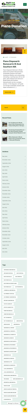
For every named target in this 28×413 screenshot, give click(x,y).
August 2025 (5, 167)
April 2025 (5, 177)
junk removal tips (8, 362)
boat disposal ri (8, 276)
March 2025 (5, 180)
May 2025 (4, 173)
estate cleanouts (8, 304)
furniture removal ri (9, 314)
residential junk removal (9, 382)
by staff (6, 57)
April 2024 (5, 218)
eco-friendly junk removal (10, 297)
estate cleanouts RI (8, 307)
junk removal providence (9, 344)
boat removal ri (7, 287)
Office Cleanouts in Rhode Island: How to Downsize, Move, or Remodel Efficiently (16, 138)
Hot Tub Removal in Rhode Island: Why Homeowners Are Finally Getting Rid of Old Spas (16, 124)
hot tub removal (8, 317)
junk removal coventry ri (10, 334)
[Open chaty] (23, 403)
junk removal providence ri (10, 348)
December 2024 (6, 190)
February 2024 (6, 225)
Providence (6, 379)
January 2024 (5, 228)
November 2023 (6, 235)
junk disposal (20, 321)
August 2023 (5, 245)
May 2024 (4, 214)
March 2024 (5, 221)
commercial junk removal (9, 290)
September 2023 (6, 242)
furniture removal (8, 310)
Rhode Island (7, 385)
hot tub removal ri (8, 321)
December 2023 (6, 231)
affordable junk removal (9, 269)
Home (9, 20)
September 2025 (6, 163)
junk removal (17, 324)
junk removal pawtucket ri (10, 341)
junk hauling (7, 324)
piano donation (16, 20)
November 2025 (6, 160)
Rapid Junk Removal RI (18, 379)
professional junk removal (10, 375)
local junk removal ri (9, 372)
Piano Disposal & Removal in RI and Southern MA (12, 64)
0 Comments (13, 57)
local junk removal (8, 368)
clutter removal (19, 287)
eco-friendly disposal (9, 293)
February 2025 (6, 184)
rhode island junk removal (10, 396)
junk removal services (9, 358)
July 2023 (4, 248)
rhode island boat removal (10, 389)
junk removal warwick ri (9, 365)
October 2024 (5, 197)
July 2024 (4, 207)
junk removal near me (9, 338)
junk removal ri (7, 355)
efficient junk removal (9, 300)
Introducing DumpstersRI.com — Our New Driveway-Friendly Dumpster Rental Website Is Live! (17, 131)
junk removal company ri (9, 331)
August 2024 (5, 204)
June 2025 (4, 170)
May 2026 (4, 156)
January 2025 (5, 187)
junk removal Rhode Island (10, 351)
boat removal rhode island (10, 283)
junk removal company (9, 327)
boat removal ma (8, 280)
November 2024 (6, 194)
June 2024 (4, 211)
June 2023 (4, 252)
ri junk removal (7, 399)
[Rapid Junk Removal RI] (8, 4)
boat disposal (20, 273)
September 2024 (6, 201)
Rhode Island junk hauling (10, 392)
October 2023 (5, 238)
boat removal (18, 276)
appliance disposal (8, 273)
